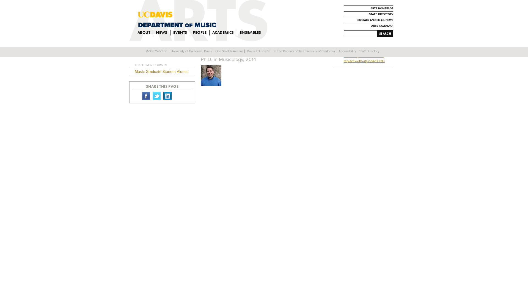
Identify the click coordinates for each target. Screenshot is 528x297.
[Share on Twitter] (156, 96)
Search (385, 33)
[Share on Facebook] (146, 96)
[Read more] (264, 76)
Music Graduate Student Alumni (161, 71)
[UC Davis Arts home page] (209, 19)
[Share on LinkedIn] (167, 96)
